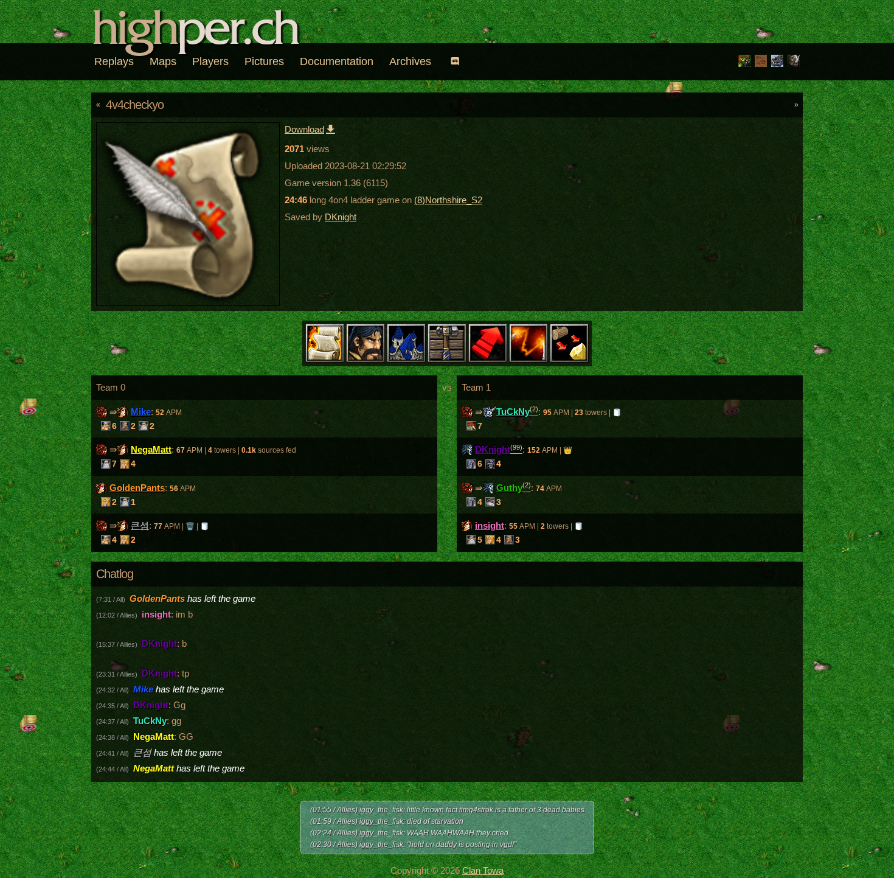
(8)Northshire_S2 (448, 200)
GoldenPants (137, 488)
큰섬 (140, 525)
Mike (141, 411)
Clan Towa (483, 870)
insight (489, 525)
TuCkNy (513, 411)
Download (304, 129)
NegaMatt (151, 449)
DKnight (340, 217)
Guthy (509, 488)
